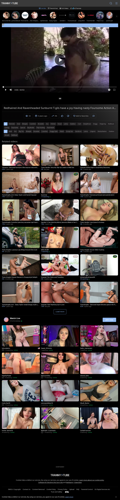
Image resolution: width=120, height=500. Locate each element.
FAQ (77, 489)
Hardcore (78, 131)
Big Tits (21, 131)
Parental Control (87, 489)
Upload (71, 489)
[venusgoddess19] (60, 393)
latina (66, 124)
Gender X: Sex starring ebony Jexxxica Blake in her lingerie (59, 222)
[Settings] (109, 89)
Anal (10, 131)
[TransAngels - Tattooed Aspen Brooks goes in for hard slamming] (99, 295)
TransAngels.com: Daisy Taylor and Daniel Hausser (19, 195)
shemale (12, 124)
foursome (14, 128)
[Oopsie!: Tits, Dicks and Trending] (60, 267)
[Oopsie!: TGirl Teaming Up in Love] (60, 295)
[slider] (60, 87)
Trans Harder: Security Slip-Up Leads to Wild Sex (57, 167)
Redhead (14, 135)
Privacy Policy (62, 489)
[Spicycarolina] (60, 366)
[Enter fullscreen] (114, 89)
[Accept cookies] (116, 497)
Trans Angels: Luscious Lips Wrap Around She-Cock (19, 250)
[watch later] (5, 147)
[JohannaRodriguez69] (99, 267)
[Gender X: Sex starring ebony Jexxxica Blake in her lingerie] (60, 212)
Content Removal (38, 489)
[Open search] (111, 3)
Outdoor (111, 131)
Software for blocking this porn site (50, 482)
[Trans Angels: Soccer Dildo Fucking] (99, 240)
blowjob (24, 124)
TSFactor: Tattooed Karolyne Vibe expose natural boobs (20, 167)
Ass (15, 131)
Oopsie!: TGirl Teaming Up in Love (52, 304)
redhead (111, 124)
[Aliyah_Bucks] (99, 393)
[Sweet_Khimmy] (60, 338)
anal (18, 124)
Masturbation (102, 131)
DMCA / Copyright (14, 489)
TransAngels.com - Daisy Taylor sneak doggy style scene (20, 304)
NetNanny (69, 482)
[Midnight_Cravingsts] (60, 420)
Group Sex (69, 131)
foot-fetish (50, 128)
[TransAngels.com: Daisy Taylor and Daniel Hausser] (21, 185)
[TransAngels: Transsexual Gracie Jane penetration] (99, 185)
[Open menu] (116, 3)
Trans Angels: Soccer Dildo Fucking (92, 250)
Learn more (69, 497)
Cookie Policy (51, 489)
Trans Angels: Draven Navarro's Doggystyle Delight (19, 277)
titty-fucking (40, 128)
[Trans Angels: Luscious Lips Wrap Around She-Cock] (21, 240)
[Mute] (10, 89)
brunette (41, 124)
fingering (103, 124)
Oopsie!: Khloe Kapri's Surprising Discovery (95, 167)
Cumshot (44, 131)
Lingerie (92, 131)
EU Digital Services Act (102, 489)
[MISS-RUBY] (60, 240)
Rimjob (7, 135)
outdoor (73, 124)
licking (7, 128)
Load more (60, 311)
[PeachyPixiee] (21, 366)
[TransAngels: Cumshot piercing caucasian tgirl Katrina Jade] (21, 212)
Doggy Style (54, 131)
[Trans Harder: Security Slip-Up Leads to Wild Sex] (60, 158)
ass (47, 124)
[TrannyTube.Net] (9, 3)
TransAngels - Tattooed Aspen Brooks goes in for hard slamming (98, 304)
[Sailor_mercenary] (99, 338)
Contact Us (26, 489)
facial (60, 124)
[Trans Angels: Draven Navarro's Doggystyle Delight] (21, 267)
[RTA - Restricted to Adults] (67, 492)
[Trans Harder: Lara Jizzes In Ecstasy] (99, 212)
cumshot (33, 124)
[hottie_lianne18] (21, 420)
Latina (86, 131)
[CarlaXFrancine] (99, 420)
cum (79, 124)
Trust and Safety (56, 492)
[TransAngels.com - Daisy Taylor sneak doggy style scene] (21, 295)
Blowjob (28, 131)
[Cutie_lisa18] (21, 393)
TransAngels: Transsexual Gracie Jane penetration (97, 195)
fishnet (53, 124)
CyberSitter (78, 482)
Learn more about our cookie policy (91, 480)
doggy (95, 124)
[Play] (60, 60)
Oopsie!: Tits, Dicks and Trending (52, 277)
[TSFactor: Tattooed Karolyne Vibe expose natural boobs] (21, 158)
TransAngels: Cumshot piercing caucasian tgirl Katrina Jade (20, 222)
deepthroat (87, 124)
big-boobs (30, 128)
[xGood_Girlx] (99, 366)
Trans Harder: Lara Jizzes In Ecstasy (92, 222)
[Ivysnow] (60, 185)
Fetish (62, 131)
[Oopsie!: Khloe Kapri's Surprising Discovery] (99, 158)
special (22, 128)
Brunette (36, 131)
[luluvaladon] (21, 338)
